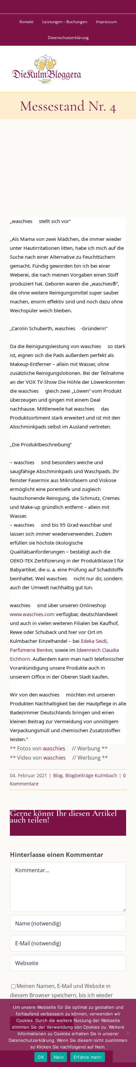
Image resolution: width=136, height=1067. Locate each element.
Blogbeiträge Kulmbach (91, 775)
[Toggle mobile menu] (122, 68)
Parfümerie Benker (31, 649)
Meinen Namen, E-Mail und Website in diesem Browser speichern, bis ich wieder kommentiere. (61, 995)
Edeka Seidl (94, 641)
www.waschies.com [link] (32, 614)
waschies (54, 748)
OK (41, 1057)
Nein (59, 1057)
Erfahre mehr (88, 1057)
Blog (58, 775)
